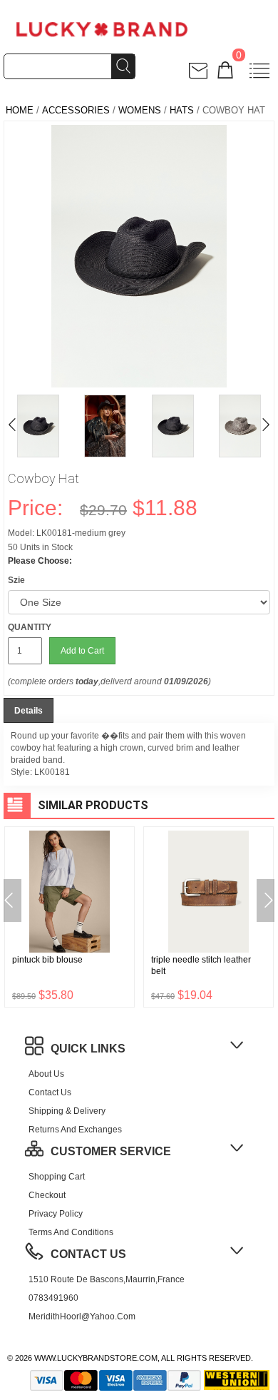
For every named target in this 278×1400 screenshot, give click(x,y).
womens (139, 110)
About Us (46, 1074)
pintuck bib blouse (47, 960)
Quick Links (88, 1049)
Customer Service (111, 1151)
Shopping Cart (57, 1177)
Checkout (47, 1195)
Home (20, 110)
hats (182, 110)
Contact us (50, 1092)
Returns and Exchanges (75, 1130)
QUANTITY (29, 627)
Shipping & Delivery (67, 1111)
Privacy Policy (56, 1214)
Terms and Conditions (71, 1232)
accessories (76, 110)
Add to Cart (82, 651)
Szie (16, 580)
